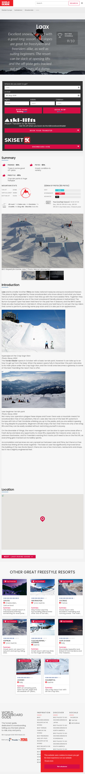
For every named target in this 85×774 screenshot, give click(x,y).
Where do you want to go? (16, 84)
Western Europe (7, 10)
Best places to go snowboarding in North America (60, 728)
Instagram (75, 723)
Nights (7, 99)
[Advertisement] (42, 470)
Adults (33, 99)
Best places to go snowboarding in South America (60, 743)
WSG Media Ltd (20, 735)
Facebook (74, 717)
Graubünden (29, 10)
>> (18, 557)
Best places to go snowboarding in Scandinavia (60, 735)
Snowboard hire (41, 147)
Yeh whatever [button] (62, 766)
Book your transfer (41, 130)
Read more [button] (49, 761)
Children (59, 99)
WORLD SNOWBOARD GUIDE (12, 715)
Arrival (7, 92)
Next (81, 242)
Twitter (74, 720)
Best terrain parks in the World (41, 730)
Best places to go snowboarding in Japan (60, 720)
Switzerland (18, 10)
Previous (4, 242)
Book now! (22, 110)
